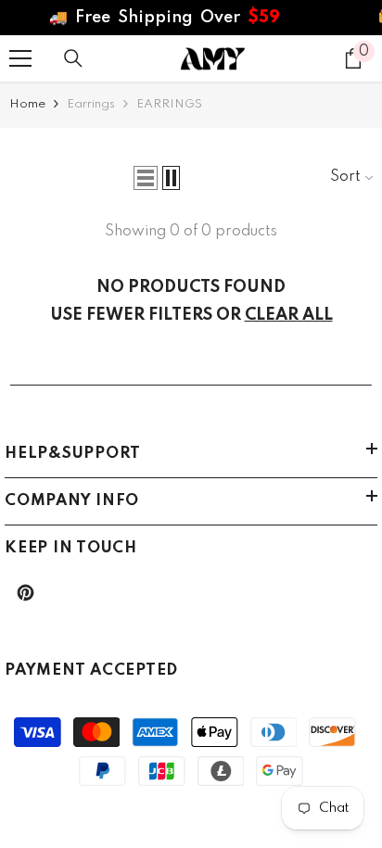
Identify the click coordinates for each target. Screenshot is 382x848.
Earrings (91, 104)
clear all (289, 315)
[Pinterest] (25, 593)
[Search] (73, 58)
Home (27, 104)
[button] (146, 178)
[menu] (20, 58)
